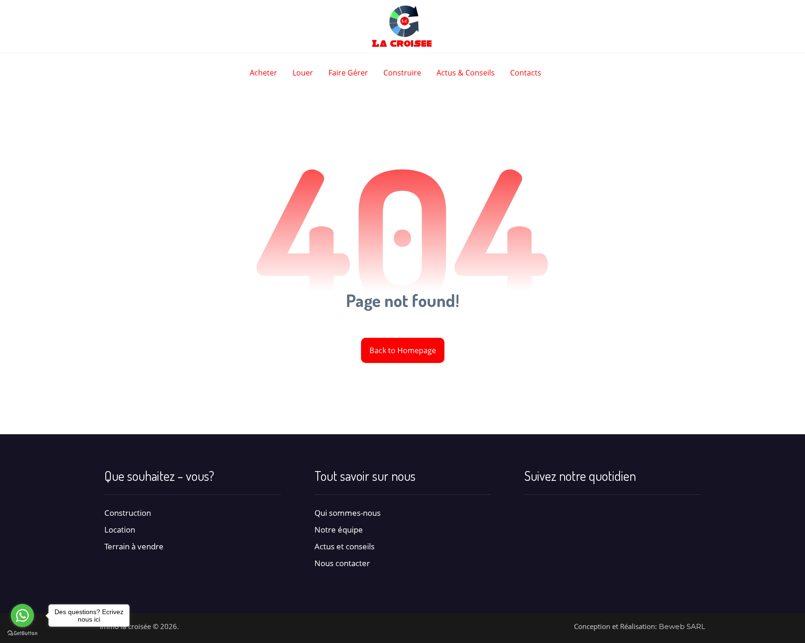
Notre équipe (338, 529)
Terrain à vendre (134, 546)
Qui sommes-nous (347, 512)
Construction (127, 512)
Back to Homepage (402, 350)
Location (119, 529)
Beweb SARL (682, 626)
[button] (532, 513)
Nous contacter (342, 563)
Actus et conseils (344, 546)
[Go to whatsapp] (22, 615)
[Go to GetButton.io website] (22, 633)
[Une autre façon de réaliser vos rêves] (402, 26)
